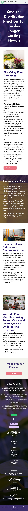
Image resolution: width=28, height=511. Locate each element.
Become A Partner (14, 462)
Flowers (14, 446)
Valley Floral (9, 507)
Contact (14, 415)
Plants (14, 447)
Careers (14, 463)
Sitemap (24, 507)
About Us (14, 453)
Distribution (14, 454)
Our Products (14, 443)
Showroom (14, 455)
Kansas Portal (14, 423)
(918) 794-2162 (14, 491)
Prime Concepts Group (19, 506)
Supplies (14, 444)
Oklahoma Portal (14, 427)
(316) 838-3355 (13, 474)
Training (14, 456)
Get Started (14, 373)
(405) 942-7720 (14, 499)
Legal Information (14, 509)
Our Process (10, 168)
